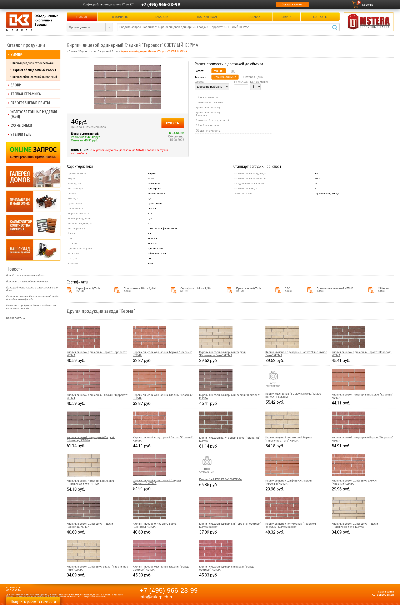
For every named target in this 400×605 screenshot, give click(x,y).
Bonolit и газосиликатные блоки (25, 275)
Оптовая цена (253, 77)
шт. (233, 70)
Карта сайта (386, 591)
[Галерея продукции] (33, 176)
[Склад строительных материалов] (33, 250)
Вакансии (161, 17)
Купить (172, 123)
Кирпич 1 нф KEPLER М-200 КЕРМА (220, 479)
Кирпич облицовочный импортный (34, 76)
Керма (151, 173)
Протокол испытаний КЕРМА (335, 289)
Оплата (286, 17)
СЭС (288, 289)
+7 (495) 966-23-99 (160, 4)
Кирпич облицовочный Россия (34, 69)
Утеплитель (20, 134)
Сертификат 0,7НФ (88, 289)
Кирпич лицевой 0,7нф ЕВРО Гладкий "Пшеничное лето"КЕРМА (355, 525)
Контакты (320, 17)
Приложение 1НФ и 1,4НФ (140, 289)
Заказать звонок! (292, 4)
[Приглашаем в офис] (33, 201)
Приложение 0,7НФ (248, 289)
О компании (120, 17)
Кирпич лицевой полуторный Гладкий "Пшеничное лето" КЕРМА (91, 482)
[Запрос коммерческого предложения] (33, 152)
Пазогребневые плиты (30, 103)
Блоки (15, 85)
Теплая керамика (25, 94)
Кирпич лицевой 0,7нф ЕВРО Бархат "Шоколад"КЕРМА (155, 525)
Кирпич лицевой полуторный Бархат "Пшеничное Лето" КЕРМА (288, 439)
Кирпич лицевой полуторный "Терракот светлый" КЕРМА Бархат (290, 525)
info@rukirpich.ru (157, 596)
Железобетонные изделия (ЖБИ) (33, 114)
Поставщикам (207, 17)
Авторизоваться (383, 594)
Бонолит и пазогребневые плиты (27, 281)
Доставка (253, 17)
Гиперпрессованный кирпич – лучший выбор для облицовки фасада (32, 298)
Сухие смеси (21, 125)
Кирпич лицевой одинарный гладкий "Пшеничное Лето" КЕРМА (222, 354)
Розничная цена (225, 77)
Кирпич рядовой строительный (33, 63)
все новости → (16, 317)
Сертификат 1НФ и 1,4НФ (196, 289)
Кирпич (16, 54)
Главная (82, 17)
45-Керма (384, 289)
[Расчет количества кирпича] (33, 225)
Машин (219, 70)
